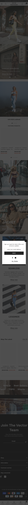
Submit (14, 253)
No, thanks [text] (15, 261)
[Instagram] (15, 257)
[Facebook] (12, 257)
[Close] (26, 241)
